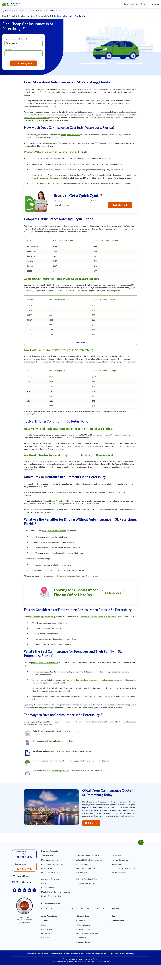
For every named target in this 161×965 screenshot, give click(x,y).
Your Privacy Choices (123, 954)
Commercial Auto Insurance (52, 879)
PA (92, 908)
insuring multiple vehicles (76, 680)
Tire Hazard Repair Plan (85, 883)
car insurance (80, 290)
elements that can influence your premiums (98, 617)
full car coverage (51, 143)
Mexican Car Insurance (120, 860)
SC (97, 908)
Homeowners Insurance (85, 868)
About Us (44, 921)
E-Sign (110, 953)
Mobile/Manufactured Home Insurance (56, 892)
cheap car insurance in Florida (36, 117)
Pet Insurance (81, 873)
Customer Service (83, 925)
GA (62, 908)
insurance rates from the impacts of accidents (85, 446)
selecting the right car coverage (42, 617)
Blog (113, 916)
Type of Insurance (60, 201)
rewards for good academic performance (107, 680)
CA (52, 908)
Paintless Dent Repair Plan (86, 879)
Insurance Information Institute (53, 178)
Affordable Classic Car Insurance (89, 860)
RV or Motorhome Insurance (52, 864)
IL (67, 908)
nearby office (95, 810)
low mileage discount (60, 771)
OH (87, 908)
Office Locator (117, 920)
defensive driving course (68, 731)
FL (57, 908)
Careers (44, 925)
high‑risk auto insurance (92, 807)
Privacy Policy (43, 953)
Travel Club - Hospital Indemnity (123, 868)
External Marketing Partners (95, 953)
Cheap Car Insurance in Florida (41, 16)
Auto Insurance (47, 856)
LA (77, 908)
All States (115, 908)
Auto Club (45, 883)
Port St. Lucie (32, 256)
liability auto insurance (70, 134)
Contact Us (80, 921)
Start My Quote (23, 63)
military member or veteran (63, 761)
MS (81, 908)
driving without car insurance (54, 530)
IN (72, 908)
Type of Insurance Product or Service (16, 39)
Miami (29, 271)
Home (4, 16)
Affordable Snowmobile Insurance (89, 856)
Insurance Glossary (83, 942)
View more (80, 342)
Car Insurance (24, 16)
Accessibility (81, 938)
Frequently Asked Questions (87, 933)
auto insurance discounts (89, 722)
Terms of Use (31, 953)
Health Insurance (48, 888)
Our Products (12, 16)
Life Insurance (116, 856)
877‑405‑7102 (122, 810)
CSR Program (46, 929)
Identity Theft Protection (51, 896)
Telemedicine (116, 864)
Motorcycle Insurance (49, 860)
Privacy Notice (56, 953)
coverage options (95, 696)
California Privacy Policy (73, 953)
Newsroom (45, 938)
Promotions (45, 933)
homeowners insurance (60, 751)
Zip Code (8, 49)
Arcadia (30, 261)
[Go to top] (141, 842)
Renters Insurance (83, 864)
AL (42, 908)
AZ (47, 908)
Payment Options (83, 929)
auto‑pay (60, 741)
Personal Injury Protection (53, 501)
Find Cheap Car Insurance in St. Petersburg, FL (69, 16)
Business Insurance (118, 873)
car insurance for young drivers (45, 662)
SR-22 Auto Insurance (49, 873)
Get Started (91, 823)
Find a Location (113, 592)
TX (108, 908)
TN (102, 908)
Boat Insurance (47, 868)
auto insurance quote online (123, 807)
